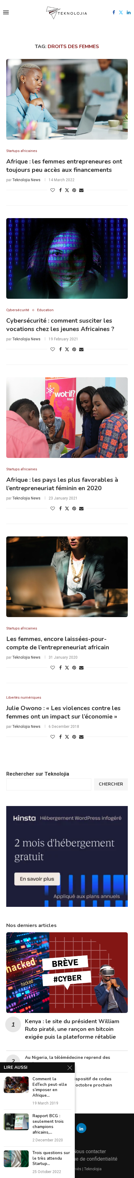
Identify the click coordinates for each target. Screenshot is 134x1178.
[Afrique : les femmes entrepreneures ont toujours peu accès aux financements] (67, 99)
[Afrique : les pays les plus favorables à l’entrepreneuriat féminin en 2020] (67, 417)
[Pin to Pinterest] (74, 190)
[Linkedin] (129, 12)
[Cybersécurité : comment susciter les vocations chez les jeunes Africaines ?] (67, 258)
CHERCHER (111, 784)
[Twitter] (120, 12)
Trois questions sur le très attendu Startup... (51, 1158)
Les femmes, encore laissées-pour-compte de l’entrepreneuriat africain (57, 643)
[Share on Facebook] (60, 190)
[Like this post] (52, 190)
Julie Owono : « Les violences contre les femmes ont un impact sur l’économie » (63, 712)
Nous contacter (89, 1151)
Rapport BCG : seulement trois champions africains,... (48, 1124)
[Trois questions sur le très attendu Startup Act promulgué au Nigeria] (16, 1158)
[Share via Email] (81, 190)
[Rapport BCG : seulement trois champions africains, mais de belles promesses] (16, 1121)
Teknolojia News (26, 180)
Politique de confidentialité (88, 1159)
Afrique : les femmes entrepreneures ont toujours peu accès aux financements (64, 165)
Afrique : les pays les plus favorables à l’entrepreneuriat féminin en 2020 (62, 484)
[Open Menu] (6, 12)
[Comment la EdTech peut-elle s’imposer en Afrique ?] (16, 1085)
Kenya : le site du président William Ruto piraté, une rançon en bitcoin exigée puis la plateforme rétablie (72, 1029)
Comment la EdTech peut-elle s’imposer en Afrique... (49, 1087)
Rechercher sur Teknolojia (37, 774)
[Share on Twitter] (67, 190)
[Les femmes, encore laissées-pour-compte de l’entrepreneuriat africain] (67, 576)
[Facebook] (113, 12)
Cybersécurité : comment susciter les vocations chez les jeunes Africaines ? (60, 324)
